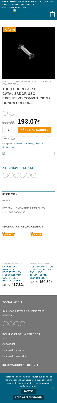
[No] (53, 388)
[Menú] (4, 15)
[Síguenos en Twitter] (16, 323)
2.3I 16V (7, 168)
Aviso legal (8, 344)
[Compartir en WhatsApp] (5, 175)
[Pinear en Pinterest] (28, 175)
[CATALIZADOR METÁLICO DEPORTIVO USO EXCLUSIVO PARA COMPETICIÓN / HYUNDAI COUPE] (14, 246)
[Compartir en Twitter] (16, 175)
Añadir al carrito (34, 130)
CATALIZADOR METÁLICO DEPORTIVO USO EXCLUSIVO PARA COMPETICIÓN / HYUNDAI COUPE (11, 274)
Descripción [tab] (9, 194)
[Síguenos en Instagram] (11, 323)
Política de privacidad (14, 356)
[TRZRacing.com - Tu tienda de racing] (28, 14)
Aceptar (28, 391)
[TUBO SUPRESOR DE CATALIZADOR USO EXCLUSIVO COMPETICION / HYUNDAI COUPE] (42, 246)
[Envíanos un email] (22, 323)
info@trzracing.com (14, 7)
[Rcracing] (28, 158)
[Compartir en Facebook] (11, 175)
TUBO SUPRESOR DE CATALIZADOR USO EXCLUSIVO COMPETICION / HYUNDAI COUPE (41, 272)
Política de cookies (13, 350)
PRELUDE (28, 168)
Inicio (5, 82)
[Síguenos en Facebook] (5, 323)
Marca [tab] (6, 200)
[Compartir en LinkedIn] (33, 175)
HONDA (16, 168)
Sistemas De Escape (24, 82)
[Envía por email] (22, 175)
